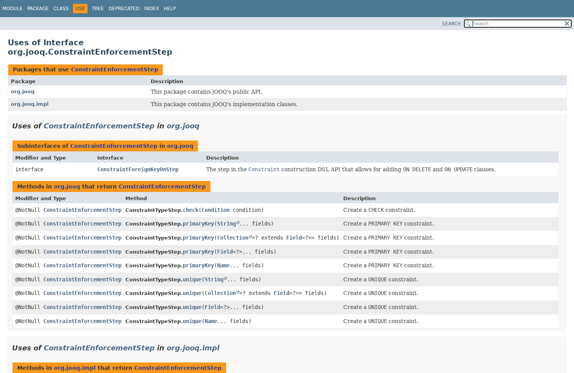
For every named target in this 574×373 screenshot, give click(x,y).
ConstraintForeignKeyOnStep (137, 169)
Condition (215, 210)
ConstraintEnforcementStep (114, 69)
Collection (232, 237)
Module (12, 8)
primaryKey (198, 223)
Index (151, 8)
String (226, 223)
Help (170, 8)
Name (223, 265)
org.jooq (22, 91)
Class (61, 8)
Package (38, 8)
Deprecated (124, 8)
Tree (98, 8)
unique (192, 279)
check (190, 210)
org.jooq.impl (29, 104)
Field (294, 237)
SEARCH (451, 24)
